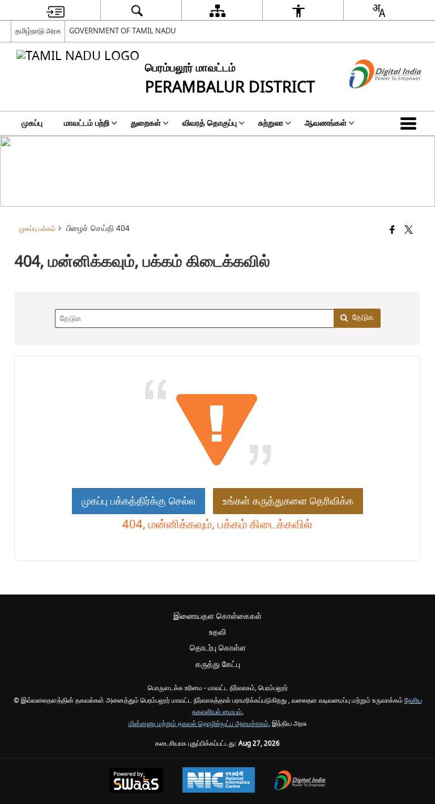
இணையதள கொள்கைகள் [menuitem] (217, 616)
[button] (410, 123)
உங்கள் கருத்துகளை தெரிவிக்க (288, 501)
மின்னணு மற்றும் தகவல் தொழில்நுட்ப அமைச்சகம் (198, 724)
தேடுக (363, 317)
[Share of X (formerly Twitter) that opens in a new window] (409, 231)
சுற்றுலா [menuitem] (270, 123)
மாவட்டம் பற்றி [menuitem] (86, 123)
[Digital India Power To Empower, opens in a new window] (300, 781)
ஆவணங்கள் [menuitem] (326, 123)
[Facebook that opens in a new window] (392, 231)
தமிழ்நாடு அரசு (38, 30)
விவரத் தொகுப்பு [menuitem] (209, 123)
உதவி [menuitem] (217, 632)
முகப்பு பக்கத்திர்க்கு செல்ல (138, 501)
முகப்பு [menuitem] (32, 123)
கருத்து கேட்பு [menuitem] (217, 664)
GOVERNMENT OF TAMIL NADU (122, 30)
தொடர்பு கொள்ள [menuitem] (218, 648)
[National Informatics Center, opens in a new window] (218, 781)
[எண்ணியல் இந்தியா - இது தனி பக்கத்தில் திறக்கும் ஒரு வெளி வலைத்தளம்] (371, 98)
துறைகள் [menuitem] (146, 123)
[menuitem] (55, 10)
